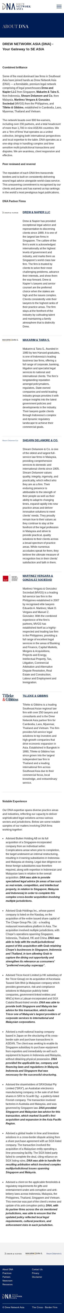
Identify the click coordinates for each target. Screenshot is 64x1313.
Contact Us (37, 1269)
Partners (6, 1277)
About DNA (7, 1269)
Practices (6, 1273)
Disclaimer (37, 1277)
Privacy (35, 1273)
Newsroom (7, 1280)
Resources (7, 1284)
